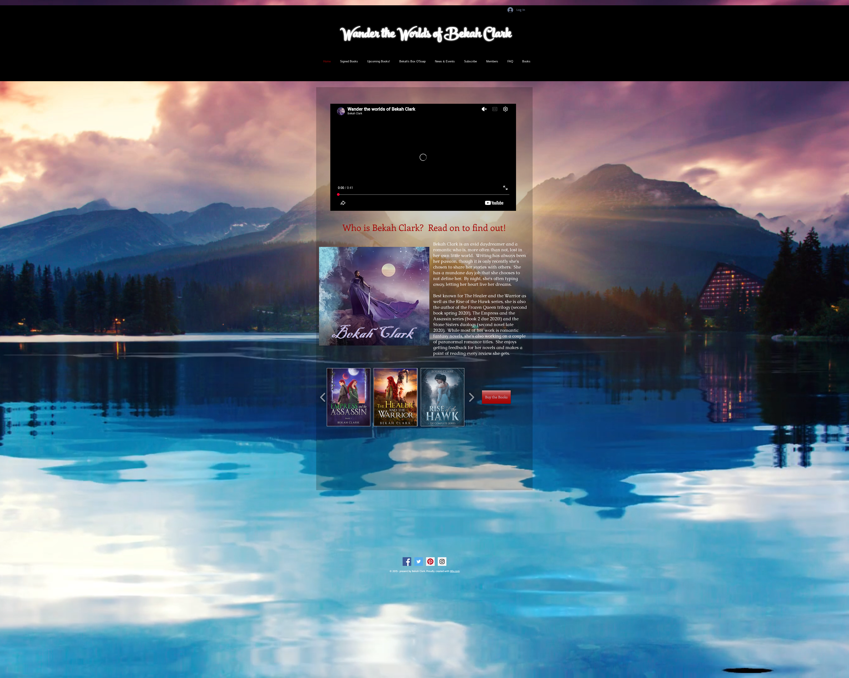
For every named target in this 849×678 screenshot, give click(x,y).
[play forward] (471, 397)
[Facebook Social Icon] (407, 561)
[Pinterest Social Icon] (430, 561)
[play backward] (323, 397)
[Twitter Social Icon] (418, 561)
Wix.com (455, 571)
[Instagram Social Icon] (442, 561)
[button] (348, 397)
